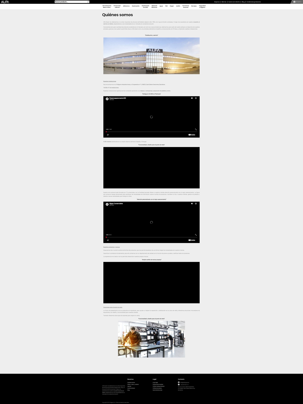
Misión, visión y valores (133, 384)
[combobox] (72, 2)
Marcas (129, 386)
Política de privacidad (158, 384)
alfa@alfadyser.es (184, 382)
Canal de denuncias (157, 390)
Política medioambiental (158, 386)
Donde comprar (131, 388)
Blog (128, 390)
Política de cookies (157, 388)
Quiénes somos (131, 382)
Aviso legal (155, 382)
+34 (181, 384)
